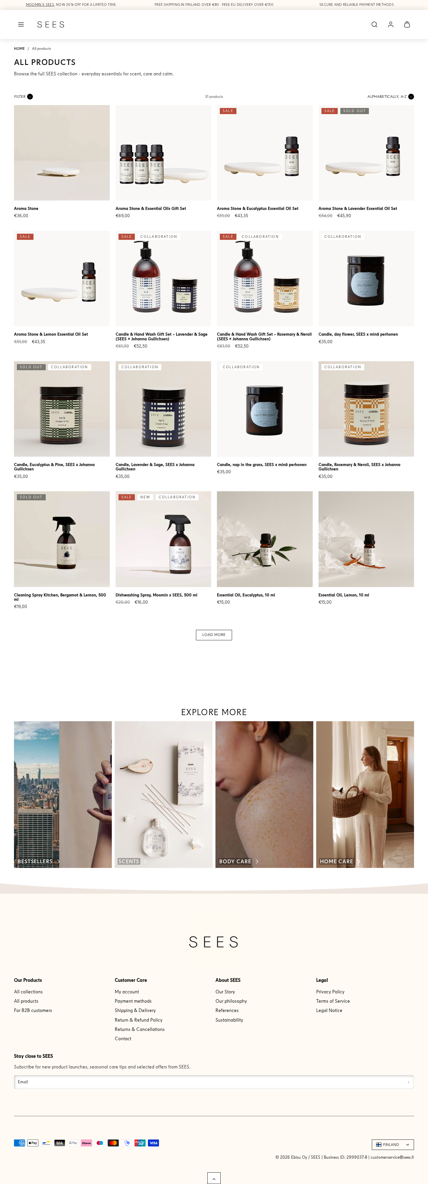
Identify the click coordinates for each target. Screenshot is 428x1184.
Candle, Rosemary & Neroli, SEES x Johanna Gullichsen (359, 467)
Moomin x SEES (40, 5)
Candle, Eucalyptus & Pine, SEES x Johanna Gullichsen (54, 467)
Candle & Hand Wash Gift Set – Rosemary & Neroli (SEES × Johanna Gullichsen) (264, 336)
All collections (28, 992)
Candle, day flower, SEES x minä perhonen (358, 334)
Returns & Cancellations (140, 1029)
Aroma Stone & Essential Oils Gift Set (151, 208)
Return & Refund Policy (138, 1020)
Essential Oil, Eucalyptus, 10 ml (246, 595)
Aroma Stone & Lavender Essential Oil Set (358, 208)
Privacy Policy (330, 992)
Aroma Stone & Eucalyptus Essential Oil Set (257, 208)
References (227, 1010)
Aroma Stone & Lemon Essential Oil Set (51, 334)
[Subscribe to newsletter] (408, 1082)
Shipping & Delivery (135, 1010)
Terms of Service (333, 1001)
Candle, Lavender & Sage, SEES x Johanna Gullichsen (155, 467)
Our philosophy (231, 1001)
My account (127, 992)
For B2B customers (33, 1010)
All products (26, 1001)
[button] (21, 24)
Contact (123, 1038)
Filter (20, 96)
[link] (391, 24)
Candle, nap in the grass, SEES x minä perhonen (262, 464)
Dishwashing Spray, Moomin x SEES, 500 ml (156, 595)
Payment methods (133, 1001)
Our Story (225, 992)
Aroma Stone (26, 208)
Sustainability (229, 1020)
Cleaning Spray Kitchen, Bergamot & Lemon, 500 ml (60, 597)
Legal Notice (329, 1010)
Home (19, 49)
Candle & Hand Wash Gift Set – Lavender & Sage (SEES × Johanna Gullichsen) (162, 336)
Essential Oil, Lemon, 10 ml (344, 595)
